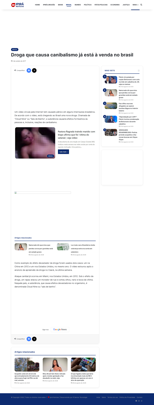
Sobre (104, 397)
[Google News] (60, 329)
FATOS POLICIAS (101, 5)
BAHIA (60, 5)
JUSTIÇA (126, 5)
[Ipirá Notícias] (17, 4)
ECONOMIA (115, 5)
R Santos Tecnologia (80, 397)
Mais (135, 5)
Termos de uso (112, 397)
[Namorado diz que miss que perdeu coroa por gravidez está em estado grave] (21, 246)
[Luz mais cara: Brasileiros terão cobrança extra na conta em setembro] (63, 246)
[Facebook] (29, 70)
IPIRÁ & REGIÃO (49, 5)
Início (98, 397)
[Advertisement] (77, 27)
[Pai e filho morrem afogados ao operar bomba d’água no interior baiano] (111, 105)
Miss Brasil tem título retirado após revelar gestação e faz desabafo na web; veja (54, 376)
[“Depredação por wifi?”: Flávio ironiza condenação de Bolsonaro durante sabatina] (111, 119)
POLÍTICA (87, 5)
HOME (37, 5)
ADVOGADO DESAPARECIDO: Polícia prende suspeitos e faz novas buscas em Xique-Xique (128, 134)
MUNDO (78, 5)
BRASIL (69, 5)
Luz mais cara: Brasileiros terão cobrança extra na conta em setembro (83, 248)
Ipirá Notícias (54, 397)
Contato (139, 397)
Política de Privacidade (127, 397)
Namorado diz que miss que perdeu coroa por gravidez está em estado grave (41, 248)
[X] (34, 70)
